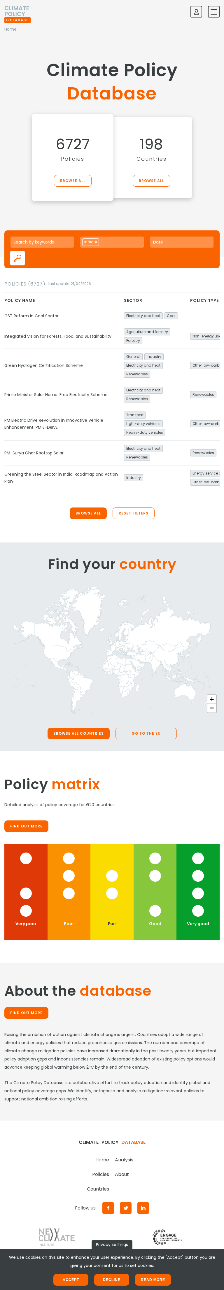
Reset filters (133, 513)
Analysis (124, 1159)
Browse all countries (78, 733)
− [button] (212, 708)
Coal (171, 315)
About (122, 1174)
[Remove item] (96, 242)
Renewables (137, 374)
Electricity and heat (143, 315)
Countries (98, 1189)
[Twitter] (126, 1208)
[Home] (17, 11)
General (133, 356)
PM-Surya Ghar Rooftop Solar (34, 453)
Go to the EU (146, 733)
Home (102, 1159)
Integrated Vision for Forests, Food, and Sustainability (57, 336)
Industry (154, 356)
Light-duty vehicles (143, 423)
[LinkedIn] (143, 1208)
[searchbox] (106, 241)
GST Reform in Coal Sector (31, 316)
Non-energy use (206, 336)
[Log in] (196, 11)
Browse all (72, 180)
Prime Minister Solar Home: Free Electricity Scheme (56, 395)
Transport (135, 414)
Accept (71, 1280)
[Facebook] (108, 1208)
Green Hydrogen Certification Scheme (43, 365)
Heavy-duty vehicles (144, 432)
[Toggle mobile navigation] (214, 11)
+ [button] (212, 699)
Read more (153, 1280)
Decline (111, 1280)
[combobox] (112, 242)
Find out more (26, 826)
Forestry (133, 340)
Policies (100, 1174)
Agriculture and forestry (147, 331)
